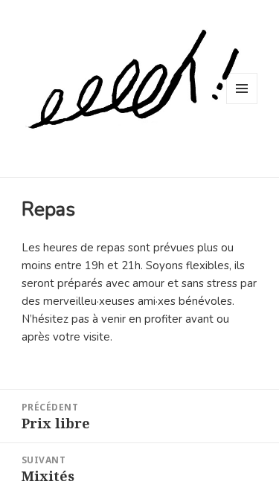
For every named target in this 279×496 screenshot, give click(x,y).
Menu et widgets (242, 103)
